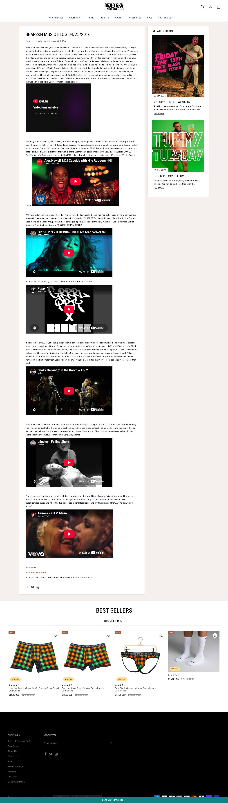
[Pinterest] (38, 587)
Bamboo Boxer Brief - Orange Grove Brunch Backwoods (83, 689)
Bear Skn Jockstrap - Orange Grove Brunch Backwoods (135, 689)
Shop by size (165, 17)
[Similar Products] (55, 635)
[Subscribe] (110, 743)
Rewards (12, 771)
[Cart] (218, 7)
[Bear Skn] (114, 7)
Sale (149, 17)
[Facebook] (27, 587)
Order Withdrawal (16, 782)
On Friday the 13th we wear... (172, 101)
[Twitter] (32, 587)
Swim (91, 17)
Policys (11, 761)
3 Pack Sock (174, 675)
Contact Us (13, 756)
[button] (114, 800)
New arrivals (56, 17)
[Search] (202, 7)
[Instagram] (56, 755)
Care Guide (13, 746)
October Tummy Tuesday (169, 176)
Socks (118, 17)
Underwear (75, 17)
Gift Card (12, 776)
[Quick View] (34, 677)
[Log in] (210, 7)
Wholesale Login (15, 766)
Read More (159, 113)
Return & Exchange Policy (20, 741)
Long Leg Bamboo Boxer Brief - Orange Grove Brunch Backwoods (34, 689)
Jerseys (105, 17)
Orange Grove (114, 621)
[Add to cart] (197, 666)
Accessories (134, 17)
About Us (12, 751)
